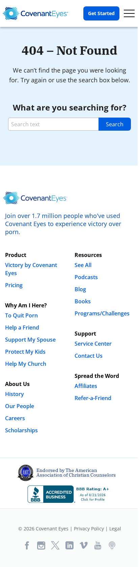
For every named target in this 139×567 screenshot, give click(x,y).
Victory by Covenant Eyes (31, 269)
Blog (80, 289)
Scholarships (21, 430)
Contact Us (89, 355)
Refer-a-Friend (93, 398)
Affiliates (86, 386)
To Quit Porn (21, 315)
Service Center (93, 343)
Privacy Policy (89, 528)
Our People (19, 406)
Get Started (101, 13)
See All (83, 265)
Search (114, 124)
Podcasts (86, 277)
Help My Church (25, 363)
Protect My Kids (25, 351)
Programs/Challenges (102, 313)
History (14, 394)
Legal (115, 528)
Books (83, 301)
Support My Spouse (30, 339)
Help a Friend (22, 327)
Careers (15, 418)
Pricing (14, 285)
